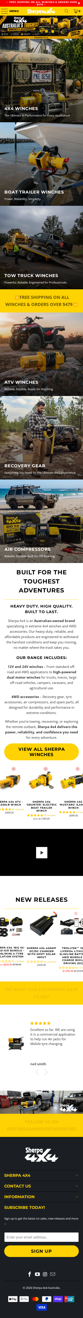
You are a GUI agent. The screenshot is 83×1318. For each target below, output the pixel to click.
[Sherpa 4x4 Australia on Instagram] (45, 1274)
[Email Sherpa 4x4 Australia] (53, 1274)
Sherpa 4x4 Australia (46, 1288)
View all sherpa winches (41, 752)
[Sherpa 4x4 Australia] (41, 11)
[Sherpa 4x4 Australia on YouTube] (37, 1274)
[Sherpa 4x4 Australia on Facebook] (30, 1274)
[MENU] (2, 11)
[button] (35, 815)
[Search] (66, 11)
